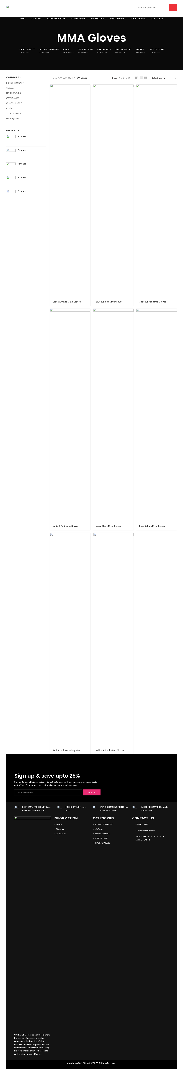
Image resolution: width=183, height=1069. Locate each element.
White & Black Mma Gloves (110, 750)
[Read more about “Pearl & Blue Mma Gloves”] (174, 313)
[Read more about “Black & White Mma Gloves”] (88, 89)
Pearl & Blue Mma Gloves (152, 526)
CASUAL (10, 88)
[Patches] (11, 139)
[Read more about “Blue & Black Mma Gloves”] (131, 89)
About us (60, 829)
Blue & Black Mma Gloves (109, 301)
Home (53, 78)
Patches (9, 108)
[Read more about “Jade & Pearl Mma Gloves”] (174, 89)
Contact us (61, 833)
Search (173, 7)
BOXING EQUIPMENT (15, 83)
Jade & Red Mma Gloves (65, 526)
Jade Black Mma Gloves (108, 526)
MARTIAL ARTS (12, 98)
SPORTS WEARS (13, 113)
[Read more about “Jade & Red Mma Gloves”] (88, 313)
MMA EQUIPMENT (14, 103)
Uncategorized (12, 118)
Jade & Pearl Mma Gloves (152, 301)
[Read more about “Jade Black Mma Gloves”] (131, 313)
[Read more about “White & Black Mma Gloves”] (131, 537)
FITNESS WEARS (13, 93)
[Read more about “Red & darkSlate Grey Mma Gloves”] (88, 537)
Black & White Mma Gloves (67, 301)
